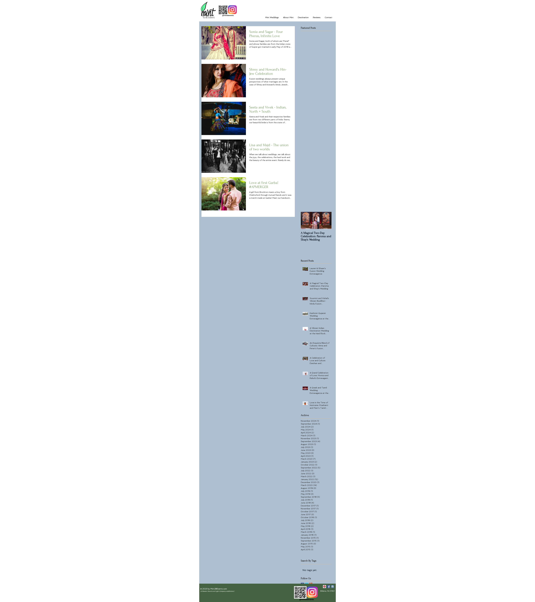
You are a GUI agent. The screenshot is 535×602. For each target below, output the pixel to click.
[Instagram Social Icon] (332, 586)
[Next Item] (327, 220)
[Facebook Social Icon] (328, 586)
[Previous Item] (305, 220)
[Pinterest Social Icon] (324, 586)
